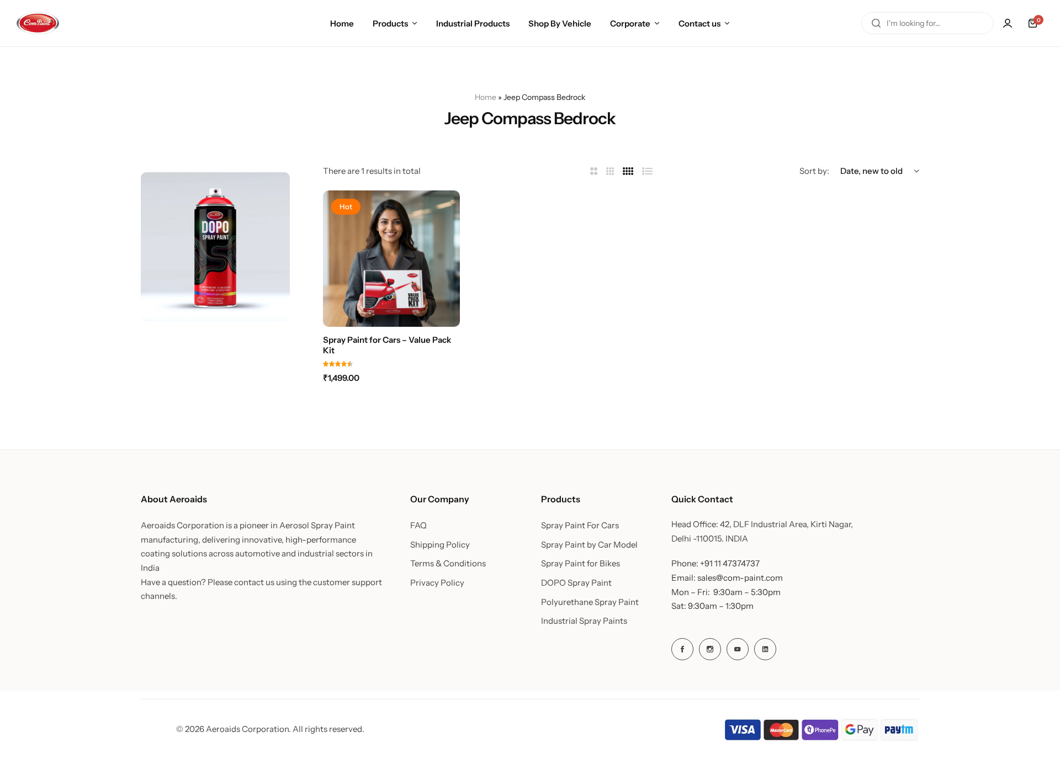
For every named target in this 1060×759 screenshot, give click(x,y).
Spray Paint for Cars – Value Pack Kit (387, 345)
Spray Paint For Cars (580, 525)
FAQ (418, 525)
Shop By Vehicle (559, 23)
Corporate (630, 23)
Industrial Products (473, 23)
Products (390, 23)
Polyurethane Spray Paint (590, 602)
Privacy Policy (437, 583)
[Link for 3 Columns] (610, 171)
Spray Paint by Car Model (589, 545)
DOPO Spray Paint (576, 583)
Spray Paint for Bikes (580, 564)
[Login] (1008, 23)
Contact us (699, 23)
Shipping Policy (440, 545)
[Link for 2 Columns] (594, 171)
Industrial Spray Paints (584, 621)
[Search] (876, 23)
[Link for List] (647, 171)
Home (342, 23)
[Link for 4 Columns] (628, 171)
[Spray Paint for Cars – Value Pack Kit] (391, 258)
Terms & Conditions (448, 564)
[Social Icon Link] (682, 649)
